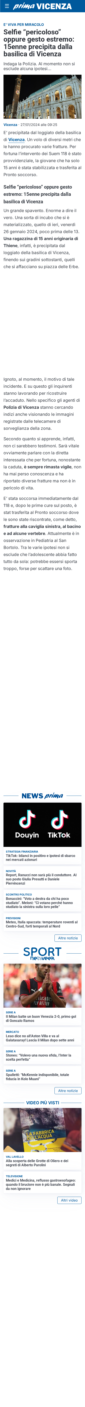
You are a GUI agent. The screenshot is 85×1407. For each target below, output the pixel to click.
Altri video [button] (69, 1200)
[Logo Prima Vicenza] (42, 6)
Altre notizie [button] (68, 938)
